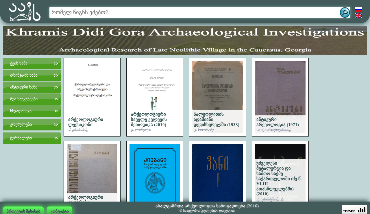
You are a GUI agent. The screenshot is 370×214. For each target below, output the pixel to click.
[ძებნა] (344, 12)
